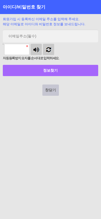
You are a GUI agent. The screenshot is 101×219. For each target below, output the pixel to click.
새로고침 (48, 49)
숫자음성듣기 (36, 49)
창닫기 (50, 90)
